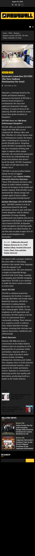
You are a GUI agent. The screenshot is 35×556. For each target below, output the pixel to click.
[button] (33, 27)
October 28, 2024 (11, 86)
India (11, 72)
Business (5, 72)
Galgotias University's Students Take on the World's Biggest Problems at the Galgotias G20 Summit (24, 444)
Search (5, 454)
